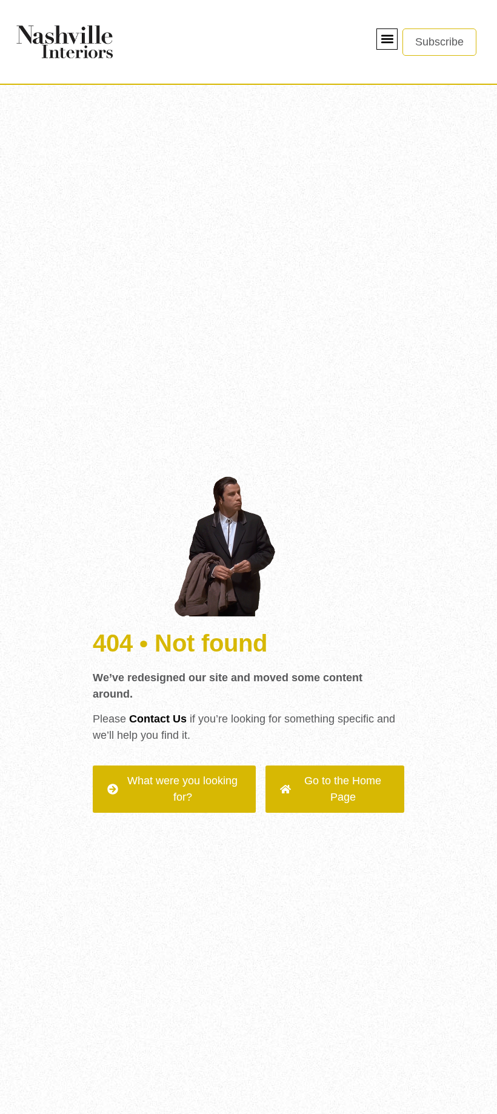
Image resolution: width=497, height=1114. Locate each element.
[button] (387, 39)
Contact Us (158, 719)
